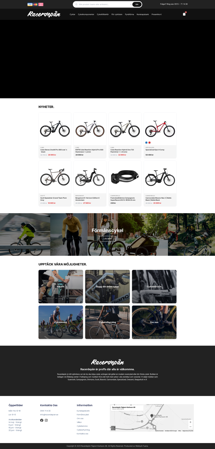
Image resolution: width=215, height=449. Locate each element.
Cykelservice (82, 426)
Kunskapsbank (143, 14)
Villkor (79, 422)
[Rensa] (131, 4)
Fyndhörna (129, 14)
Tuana (145, 446)
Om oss (80, 418)
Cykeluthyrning (83, 430)
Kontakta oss (82, 433)
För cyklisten (117, 14)
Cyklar (72, 14)
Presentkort (157, 14)
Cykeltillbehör (103, 14)
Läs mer (107, 239)
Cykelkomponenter (86, 14)
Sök (136, 4)
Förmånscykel (83, 414)
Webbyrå (138, 446)
